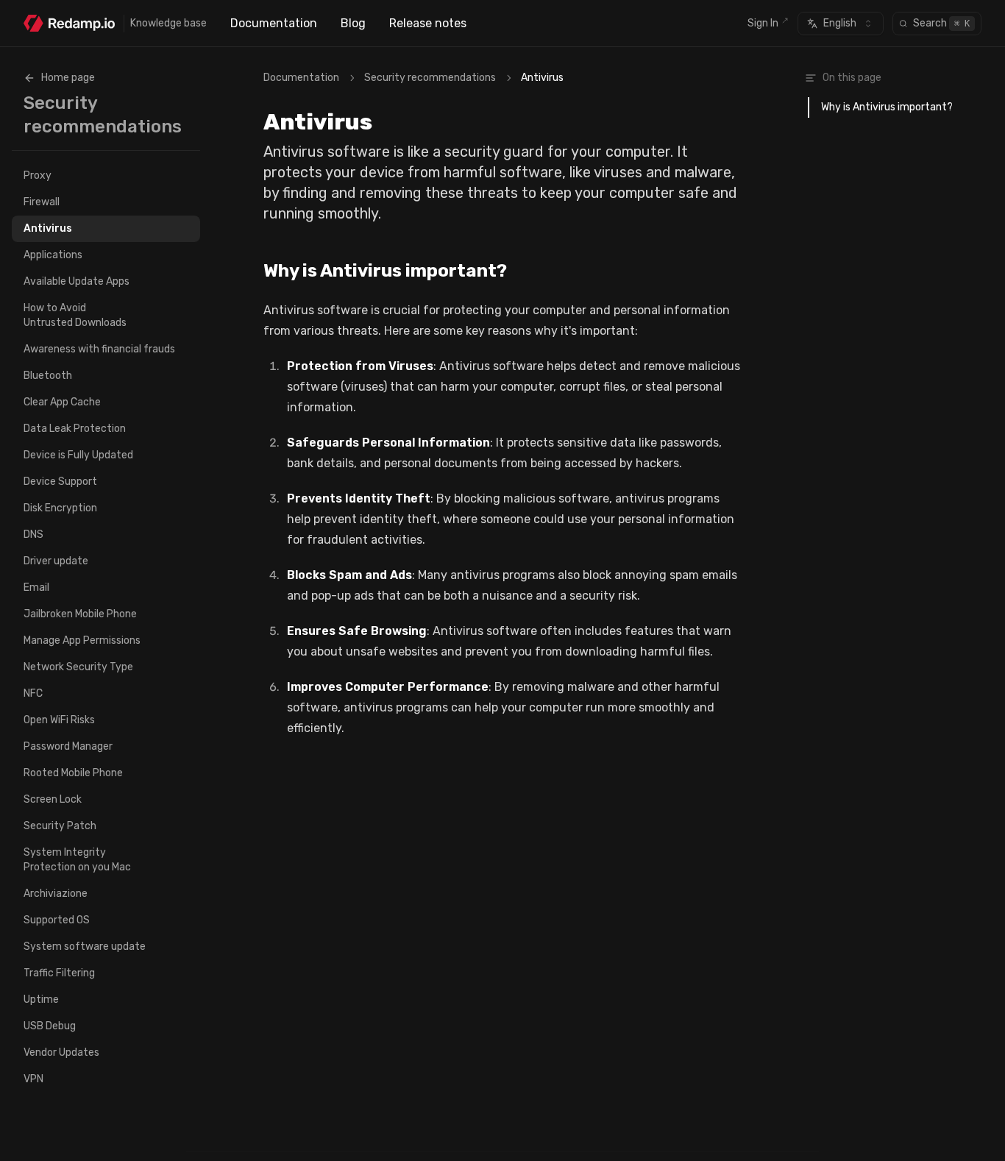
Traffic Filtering (59, 973)
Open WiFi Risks (59, 720)
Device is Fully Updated (78, 455)
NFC (33, 693)
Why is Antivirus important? (385, 270)
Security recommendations (430, 77)
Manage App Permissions (82, 640)
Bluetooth (48, 375)
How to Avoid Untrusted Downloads (75, 315)
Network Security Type (78, 667)
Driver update (56, 561)
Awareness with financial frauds (99, 349)
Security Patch (60, 826)
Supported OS (57, 920)
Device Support (60, 481)
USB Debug (50, 1026)
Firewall (42, 202)
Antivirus (48, 228)
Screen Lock (53, 799)
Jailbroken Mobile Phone (80, 614)
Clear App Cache (62, 402)
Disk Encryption (60, 508)
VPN (33, 1079)
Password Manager (68, 746)
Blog (353, 23)
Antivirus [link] (542, 77)
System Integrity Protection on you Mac (77, 859)
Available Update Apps (76, 281)
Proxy (38, 175)
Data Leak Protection (75, 428)
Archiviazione (56, 893)
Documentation (273, 23)
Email (36, 587)
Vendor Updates (61, 1052)
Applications (53, 255)
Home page (68, 77)
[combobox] (841, 23)
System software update (85, 946)
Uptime (41, 999)
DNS (33, 534)
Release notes (427, 23)
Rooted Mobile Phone (73, 773)
